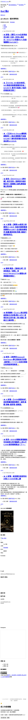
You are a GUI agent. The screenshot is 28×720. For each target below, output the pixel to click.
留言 (13, 71)
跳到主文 (3, 15)
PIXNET (6, 699)
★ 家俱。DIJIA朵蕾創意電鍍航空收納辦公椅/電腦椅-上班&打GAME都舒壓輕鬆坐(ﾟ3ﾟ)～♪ (15, 442)
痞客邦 (10, 71)
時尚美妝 (12, 22)
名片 (4, 28)
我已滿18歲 (3, 717)
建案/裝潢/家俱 (13, 74)
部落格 (5, 26)
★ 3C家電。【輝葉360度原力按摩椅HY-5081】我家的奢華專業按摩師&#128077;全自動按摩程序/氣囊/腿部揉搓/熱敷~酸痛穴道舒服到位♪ (15, 230)
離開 (8, 717)
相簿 (4, 25)
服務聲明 (16, 700)
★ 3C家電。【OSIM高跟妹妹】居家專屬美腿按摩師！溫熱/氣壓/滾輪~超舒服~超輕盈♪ (15, 402)
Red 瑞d (5, 11)
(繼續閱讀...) (4, 68)
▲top (2, 76)
